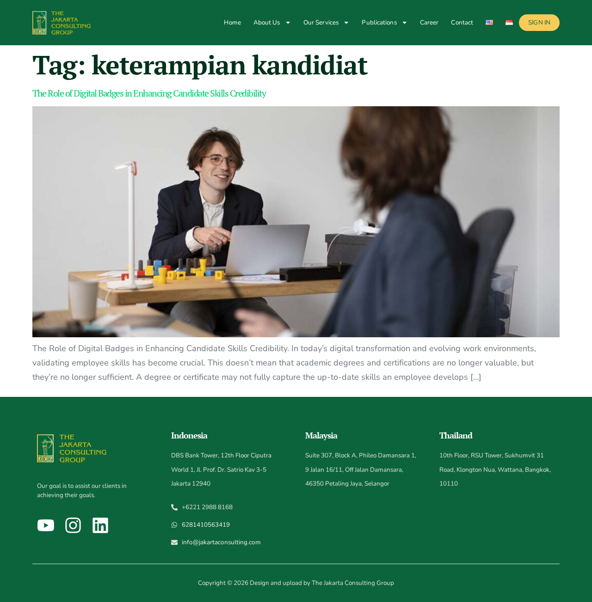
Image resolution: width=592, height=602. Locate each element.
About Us (266, 22)
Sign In (539, 22)
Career (429, 22)
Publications (379, 22)
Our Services (321, 22)
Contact (462, 22)
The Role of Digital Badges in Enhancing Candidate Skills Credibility (148, 93)
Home (232, 22)
